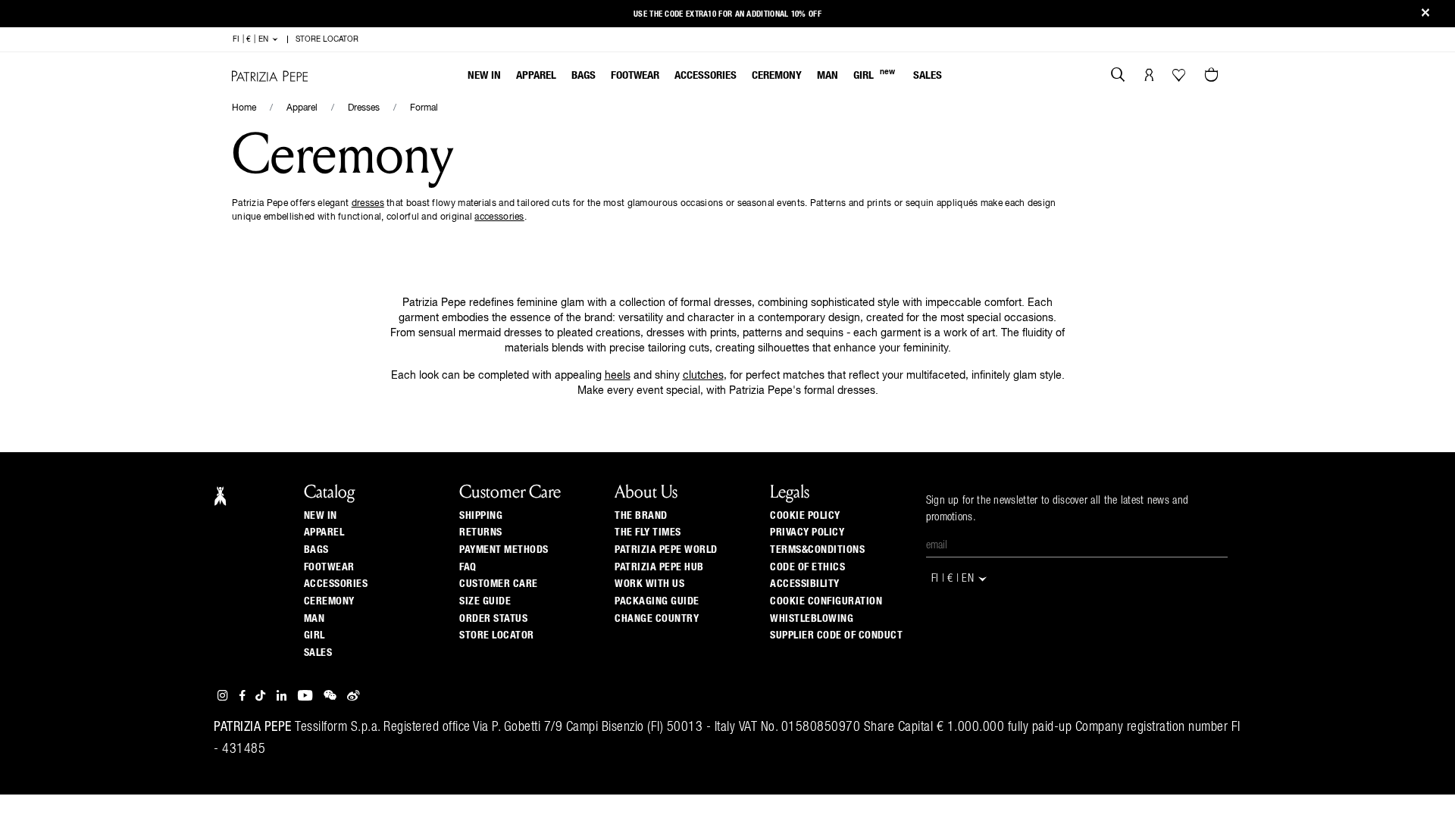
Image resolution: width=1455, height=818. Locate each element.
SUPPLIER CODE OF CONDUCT (836, 635)
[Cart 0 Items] (1213, 76)
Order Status (493, 619)
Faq (468, 567)
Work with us (649, 584)
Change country (657, 619)
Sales (927, 75)
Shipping (480, 515)
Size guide (485, 601)
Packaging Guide (657, 601)
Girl (874, 74)
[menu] (705, 76)
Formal (424, 108)
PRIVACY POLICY (807, 532)
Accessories (705, 75)
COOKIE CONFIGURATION (826, 601)
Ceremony (777, 75)
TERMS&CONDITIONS (817, 550)
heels (617, 375)
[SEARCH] (1118, 76)
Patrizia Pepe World (666, 550)
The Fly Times (648, 532)
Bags (583, 75)
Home (244, 108)
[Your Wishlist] (1180, 78)
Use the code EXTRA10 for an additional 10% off (727, 14)
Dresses (364, 108)
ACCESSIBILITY (805, 584)
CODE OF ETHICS (807, 567)
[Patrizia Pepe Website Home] (270, 76)
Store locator (496, 635)
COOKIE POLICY (805, 515)
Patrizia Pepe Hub (659, 567)
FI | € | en (252, 39)
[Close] (1425, 14)
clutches (703, 375)
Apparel (536, 75)
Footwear (635, 75)
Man (827, 75)
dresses (368, 203)
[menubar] (705, 76)
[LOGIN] (1149, 76)
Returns (480, 532)
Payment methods (504, 550)
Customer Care (498, 584)
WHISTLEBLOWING (811, 619)
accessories (499, 217)
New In (484, 75)
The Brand (641, 515)
